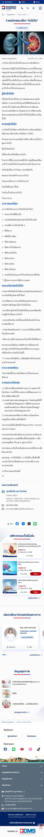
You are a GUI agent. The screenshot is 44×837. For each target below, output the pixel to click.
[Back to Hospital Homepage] (3, 14)
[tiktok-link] (38, 749)
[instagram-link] (30, 749)
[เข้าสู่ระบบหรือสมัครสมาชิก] (33, 8)
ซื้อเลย (36, 574)
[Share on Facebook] (17, 524)
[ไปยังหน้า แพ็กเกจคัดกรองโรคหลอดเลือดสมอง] (10, 586)
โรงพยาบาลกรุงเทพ (8, 722)
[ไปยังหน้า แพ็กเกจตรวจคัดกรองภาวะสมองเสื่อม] (10, 568)
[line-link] (13, 749)
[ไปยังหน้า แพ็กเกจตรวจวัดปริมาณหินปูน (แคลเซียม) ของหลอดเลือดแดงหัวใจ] (10, 550)
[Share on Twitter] (29, 524)
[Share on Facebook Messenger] (23, 524)
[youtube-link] (22, 749)
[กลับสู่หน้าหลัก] (9, 8)
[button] (22, 8)
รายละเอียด (29, 556)
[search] (28, 8)
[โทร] (22, 8)
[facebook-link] (5, 749)
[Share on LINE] (35, 524)
